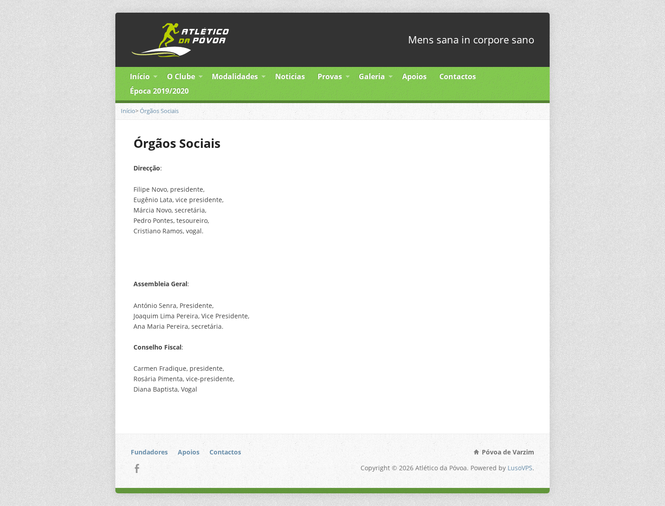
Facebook (137, 468)
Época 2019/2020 (159, 91)
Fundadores (149, 452)
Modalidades (235, 77)
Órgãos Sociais (159, 111)
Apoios (414, 76)
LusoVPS (520, 467)
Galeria (372, 77)
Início (140, 77)
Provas (330, 77)
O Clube (181, 77)
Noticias (290, 76)
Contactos (457, 76)
